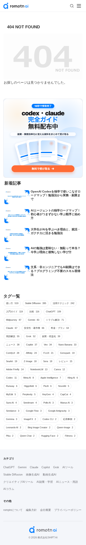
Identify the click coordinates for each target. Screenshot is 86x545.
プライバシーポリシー (67, 509)
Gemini (22, 467)
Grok (56, 467)
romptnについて (13, 509)
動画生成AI (49, 474)
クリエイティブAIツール (18, 481)
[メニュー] (79, 6)
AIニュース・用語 (67, 481)
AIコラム (8, 488)
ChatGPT (9, 467)
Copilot (46, 467)
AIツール (67, 467)
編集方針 (31, 509)
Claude (34, 467)
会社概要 (45, 509)
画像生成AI (32, 474)
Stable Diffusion (13, 474)
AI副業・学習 (45, 481)
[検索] (71, 5)
